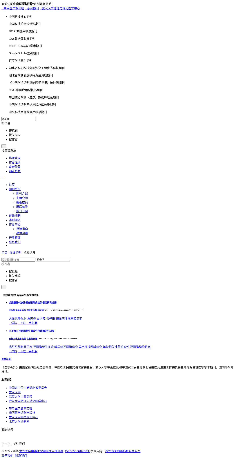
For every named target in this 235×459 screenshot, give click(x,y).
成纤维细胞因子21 (20, 346)
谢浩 (24, 310)
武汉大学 (15, 392)
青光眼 (50, 318)
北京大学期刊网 (19, 421)
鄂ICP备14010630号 (77, 451)
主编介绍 (22, 198)
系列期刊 (32, 8)
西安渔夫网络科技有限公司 (122, 451)
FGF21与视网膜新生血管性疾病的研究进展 (31, 331)
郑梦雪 (30, 310)
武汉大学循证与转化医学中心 (60, 8)
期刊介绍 (22, 193)
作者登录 (15, 158)
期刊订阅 (22, 211)
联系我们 (21, 455)
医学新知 (6, 359)
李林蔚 (12, 310)
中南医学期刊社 (12, 8)
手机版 (31, 323)
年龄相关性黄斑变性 (116, 346)
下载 (22, 323)
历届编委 (22, 206)
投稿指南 (22, 228)
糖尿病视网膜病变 (66, 346)
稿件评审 (22, 233)
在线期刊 (15, 252)
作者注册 (15, 162)
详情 (13, 323)
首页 (4, 252)
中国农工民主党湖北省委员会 (28, 387)
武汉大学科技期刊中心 (23, 417)
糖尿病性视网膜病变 (69, 318)
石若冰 (12, 338)
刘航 (24, 338)
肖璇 (35, 310)
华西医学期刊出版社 (22, 412)
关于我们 (7, 455)
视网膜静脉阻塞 (140, 346)
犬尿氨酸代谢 (17, 318)
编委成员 (22, 202)
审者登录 (15, 166)
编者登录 (15, 171)
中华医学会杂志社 (20, 408)
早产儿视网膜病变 (90, 346)
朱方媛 (18, 338)
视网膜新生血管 (43, 346)
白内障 (41, 318)
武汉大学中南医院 (20, 396)
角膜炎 (31, 318)
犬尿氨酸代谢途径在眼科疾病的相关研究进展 (33, 302)
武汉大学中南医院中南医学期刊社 (41, 451)
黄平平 (18, 310)
